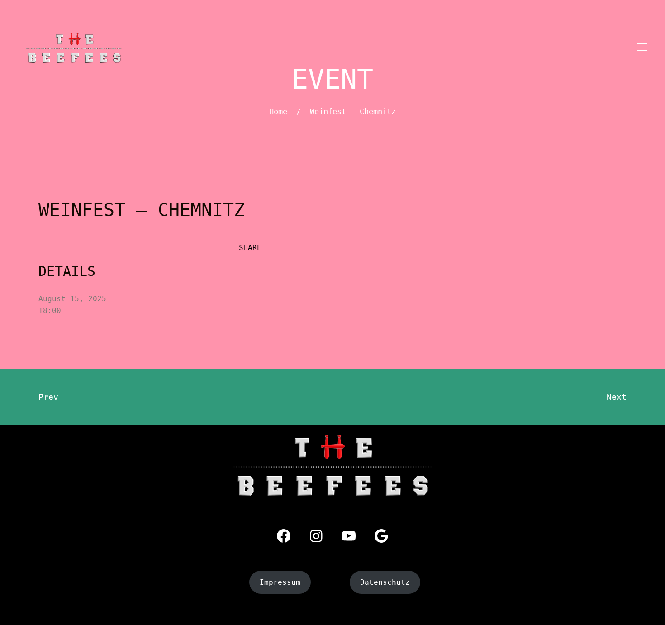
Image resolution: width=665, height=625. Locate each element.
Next (617, 397)
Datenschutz (385, 582)
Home (278, 111)
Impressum (280, 582)
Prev (48, 397)
